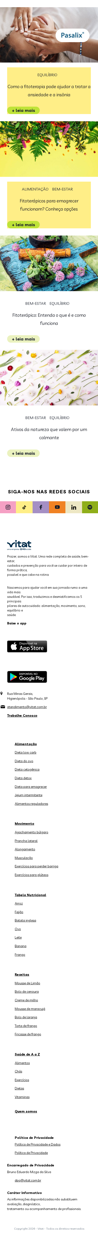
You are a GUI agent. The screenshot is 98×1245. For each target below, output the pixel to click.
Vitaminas (22, 1097)
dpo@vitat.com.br (28, 1180)
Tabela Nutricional (30, 895)
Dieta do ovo (24, 761)
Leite (18, 937)
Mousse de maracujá (30, 1009)
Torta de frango (26, 1026)
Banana (20, 946)
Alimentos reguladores (31, 803)
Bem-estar (62, 189)
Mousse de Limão (27, 983)
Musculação (24, 858)
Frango (20, 954)
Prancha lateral (26, 841)
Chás (18, 1071)
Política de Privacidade (31, 1153)
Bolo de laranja (26, 1017)
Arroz (19, 903)
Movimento (24, 823)
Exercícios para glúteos (31, 875)
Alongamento (25, 849)
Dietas (19, 1088)
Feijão (19, 912)
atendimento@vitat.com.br (27, 707)
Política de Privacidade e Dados (37, 1144)
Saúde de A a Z (27, 1054)
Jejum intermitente (28, 795)
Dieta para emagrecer (31, 786)
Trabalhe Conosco (22, 715)
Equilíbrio (47, 75)
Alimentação (35, 189)
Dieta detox (23, 778)
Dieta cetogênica (27, 769)
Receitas (22, 974)
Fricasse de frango (28, 1034)
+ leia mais (23, 110)
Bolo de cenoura (27, 991)
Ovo (18, 929)
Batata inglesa (25, 920)
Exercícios (22, 1080)
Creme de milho (26, 1000)
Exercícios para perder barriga (36, 866)
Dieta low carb (25, 752)
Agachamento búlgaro (31, 832)
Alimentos (22, 1063)
